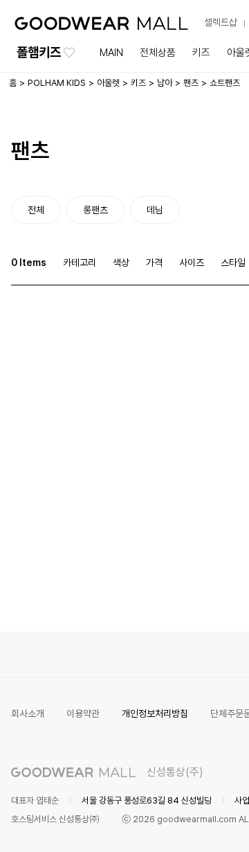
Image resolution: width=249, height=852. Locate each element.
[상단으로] (182, 824)
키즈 (201, 52)
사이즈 (191, 262)
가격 (154, 262)
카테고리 (79, 262)
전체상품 (158, 52)
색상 (121, 262)
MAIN (111, 52)
